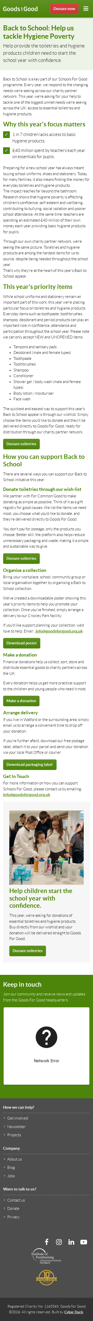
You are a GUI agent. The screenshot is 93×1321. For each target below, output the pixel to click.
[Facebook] (46, 1242)
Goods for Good (20, 8)
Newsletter (16, 1127)
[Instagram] (59, 1242)
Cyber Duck (73, 1312)
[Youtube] (84, 1242)
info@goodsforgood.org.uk (59, 631)
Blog (11, 1167)
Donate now (64, 8)
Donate (13, 1208)
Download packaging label (29, 764)
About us (14, 1159)
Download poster (21, 643)
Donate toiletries (21, 444)
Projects (14, 1135)
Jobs (11, 1176)
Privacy (13, 1217)
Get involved (17, 1118)
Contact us (16, 1200)
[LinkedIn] (71, 1242)
